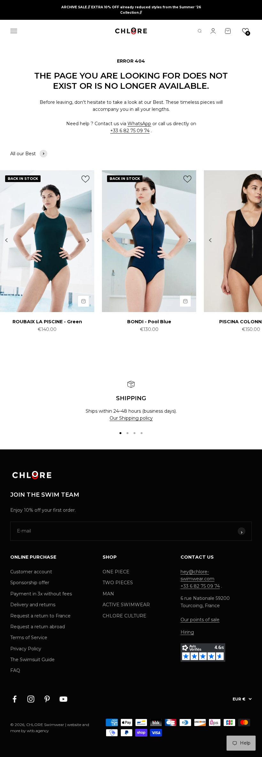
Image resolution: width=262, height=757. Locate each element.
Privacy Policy (25, 649)
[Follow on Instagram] (31, 699)
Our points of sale (200, 620)
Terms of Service (28, 637)
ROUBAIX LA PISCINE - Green (47, 322)
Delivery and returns (32, 605)
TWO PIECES (118, 582)
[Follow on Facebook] (14, 699)
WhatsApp (139, 123)
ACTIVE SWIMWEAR (126, 605)
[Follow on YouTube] (63, 699)
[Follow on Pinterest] (47, 699)
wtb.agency (38, 730)
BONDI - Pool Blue (149, 322)
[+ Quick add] (83, 301)
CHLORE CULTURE (124, 616)
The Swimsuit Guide (32, 659)
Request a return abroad (37, 627)
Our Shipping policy (131, 418)
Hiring (187, 632)
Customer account (31, 572)
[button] (245, 31)
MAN (108, 594)
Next (88, 240)
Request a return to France (40, 616)
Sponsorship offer (29, 582)
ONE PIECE (116, 572)
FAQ (15, 670)
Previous (6, 240)
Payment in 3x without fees (41, 594)
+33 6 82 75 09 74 (130, 131)
